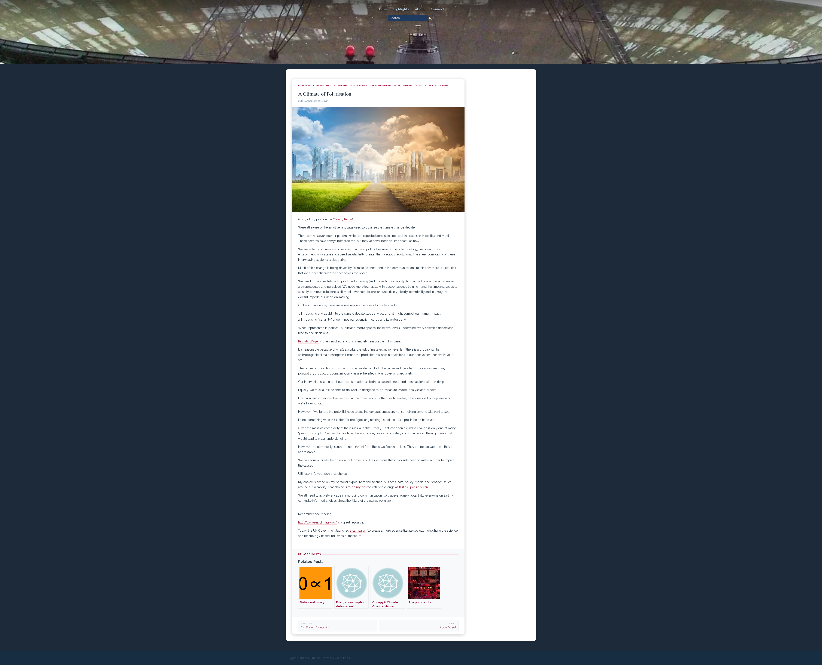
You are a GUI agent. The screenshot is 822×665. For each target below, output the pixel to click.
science (420, 85)
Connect (438, 9)
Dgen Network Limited (304, 658)
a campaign (358, 530)
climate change (324, 85)
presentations (382, 85)
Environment (359, 85)
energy (343, 85)
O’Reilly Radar (342, 219)
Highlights (401, 9)
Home (382, 9)
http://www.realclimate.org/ (317, 522)
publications (403, 85)
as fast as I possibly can (411, 487)
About (420, 9)
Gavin (325, 100)
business (304, 85)
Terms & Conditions (336, 658)
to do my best (358, 487)
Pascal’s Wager (308, 341)
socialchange (438, 85)
